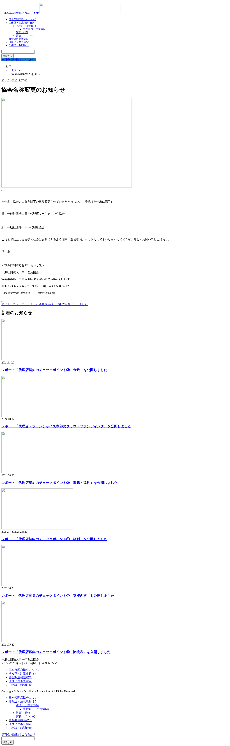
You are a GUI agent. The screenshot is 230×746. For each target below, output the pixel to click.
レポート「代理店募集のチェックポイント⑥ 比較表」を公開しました (56, 652)
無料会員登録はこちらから (18, 734)
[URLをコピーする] (2, 190)
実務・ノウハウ (26, 716)
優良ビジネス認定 (20, 681)
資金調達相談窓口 (20, 677)
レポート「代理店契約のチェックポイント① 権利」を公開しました (54, 539)
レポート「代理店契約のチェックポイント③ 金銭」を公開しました (54, 370)
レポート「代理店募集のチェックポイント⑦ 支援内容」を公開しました (57, 595)
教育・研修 (23, 712)
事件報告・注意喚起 (34, 29)
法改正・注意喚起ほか (21, 22)
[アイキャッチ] (37, 359)
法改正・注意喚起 (27, 705)
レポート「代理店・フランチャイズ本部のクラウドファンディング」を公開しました (66, 426)
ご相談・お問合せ (19, 45)
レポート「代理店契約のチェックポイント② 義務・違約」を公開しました (59, 483)
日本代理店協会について (24, 669)
